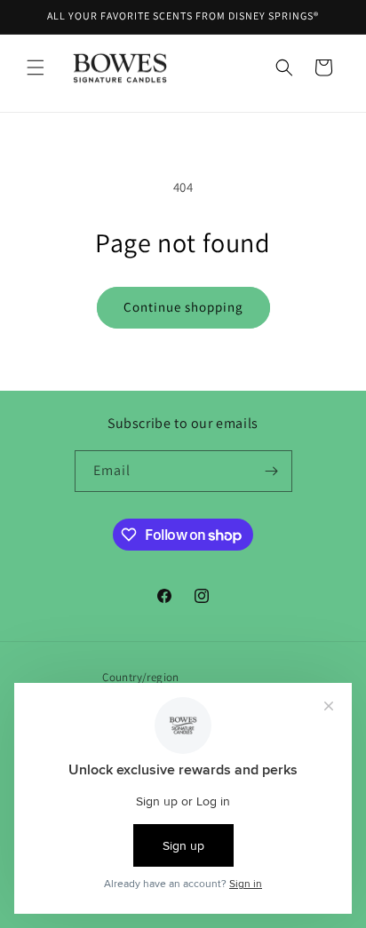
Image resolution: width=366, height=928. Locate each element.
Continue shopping (183, 306)
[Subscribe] (271, 471)
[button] (35, 67)
